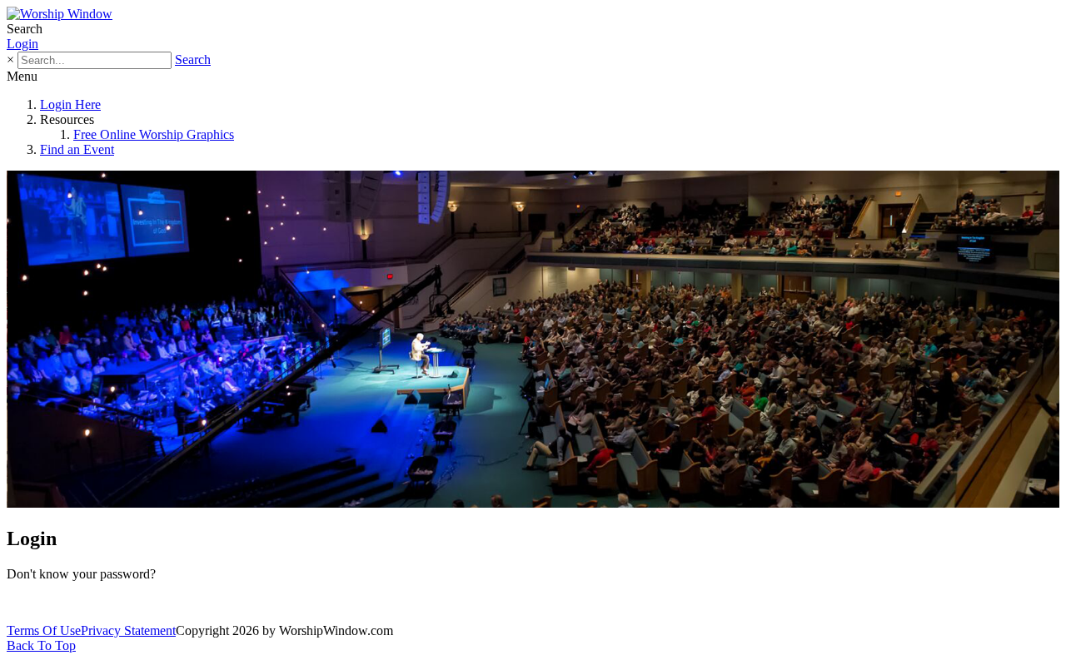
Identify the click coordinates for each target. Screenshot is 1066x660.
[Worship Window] (59, 14)
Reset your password (68, 602)
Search (193, 59)
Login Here (70, 104)
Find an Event (77, 149)
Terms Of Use (44, 630)
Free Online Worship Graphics (153, 134)
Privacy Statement (128, 630)
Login (22, 44)
